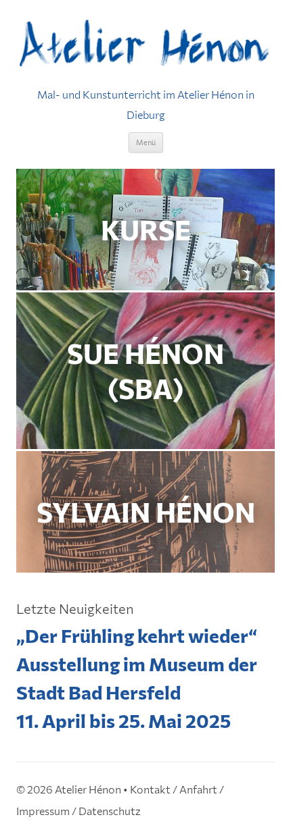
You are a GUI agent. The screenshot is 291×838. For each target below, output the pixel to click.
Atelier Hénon (88, 789)
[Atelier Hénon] (145, 45)
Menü (146, 142)
